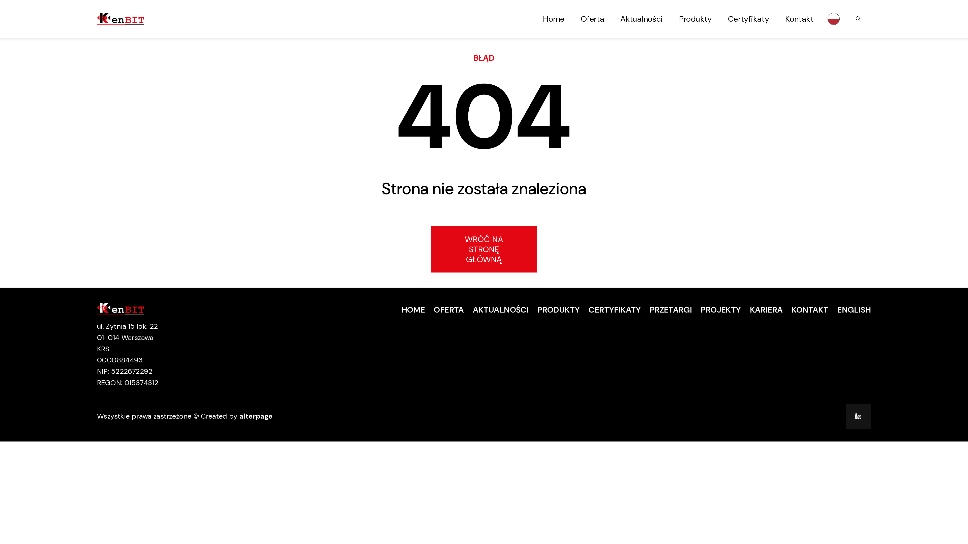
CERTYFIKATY (615, 309)
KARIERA (766, 309)
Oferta (592, 19)
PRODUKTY (558, 309)
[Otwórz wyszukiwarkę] (858, 18)
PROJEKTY (721, 309)
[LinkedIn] (858, 416)
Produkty (695, 19)
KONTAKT (810, 309)
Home (554, 19)
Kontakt (799, 19)
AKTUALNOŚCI (501, 309)
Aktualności (641, 19)
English (854, 309)
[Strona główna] (130, 19)
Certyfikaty (748, 19)
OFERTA (449, 309)
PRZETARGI (671, 309)
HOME (413, 309)
